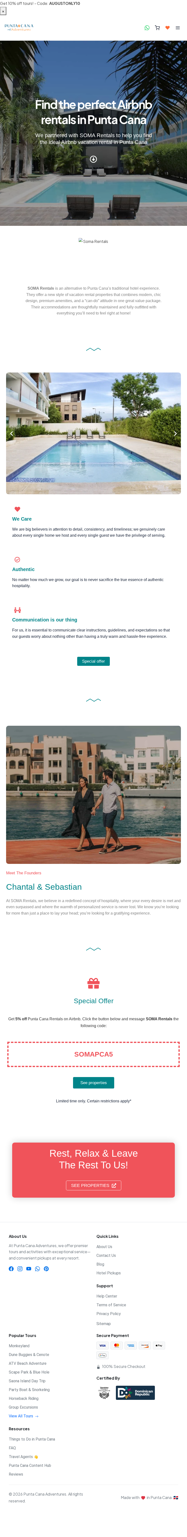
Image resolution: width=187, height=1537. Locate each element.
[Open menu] (178, 28)
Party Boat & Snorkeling (29, 1389)
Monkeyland (19, 1346)
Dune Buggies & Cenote (29, 1354)
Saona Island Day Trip (27, 1381)
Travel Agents (23, 1456)
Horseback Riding (23, 1398)
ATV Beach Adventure (28, 1363)
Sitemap (103, 1323)
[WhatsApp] (37, 1268)
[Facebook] (11, 1268)
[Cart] (157, 28)
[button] (12, 433)
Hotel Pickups (108, 1273)
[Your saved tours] (167, 28)
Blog (100, 1264)
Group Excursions (23, 1407)
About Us (104, 1246)
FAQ (12, 1448)
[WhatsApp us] (147, 28)
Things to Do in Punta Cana (32, 1439)
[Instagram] (20, 1268)
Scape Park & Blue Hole (29, 1372)
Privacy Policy (108, 1313)
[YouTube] (28, 1268)
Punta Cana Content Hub (30, 1465)
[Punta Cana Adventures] (22, 28)
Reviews (16, 1474)
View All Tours (21, 1416)
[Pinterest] (46, 1268)
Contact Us (106, 1255)
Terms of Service (111, 1305)
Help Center (106, 1296)
